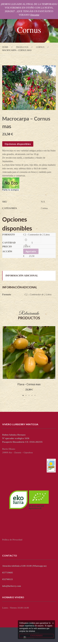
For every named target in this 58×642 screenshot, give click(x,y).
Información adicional (22, 275)
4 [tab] (31, 395)
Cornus (40, 47)
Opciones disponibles (18, 143)
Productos (22, 47)
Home (5, 47)
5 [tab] (34, 395)
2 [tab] (26, 395)
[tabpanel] (29, 358)
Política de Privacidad (12, 539)
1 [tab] (23, 395)
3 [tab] (29, 395)
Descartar (34, 15)
